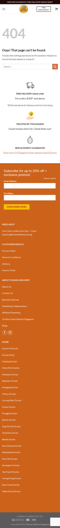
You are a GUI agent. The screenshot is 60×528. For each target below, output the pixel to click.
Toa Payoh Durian (10, 471)
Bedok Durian (8, 439)
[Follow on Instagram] (10, 332)
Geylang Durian (9, 361)
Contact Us (7, 293)
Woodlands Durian (11, 452)
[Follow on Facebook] (4, 332)
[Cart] (56, 9)
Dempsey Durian (10, 374)
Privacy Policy (8, 250)
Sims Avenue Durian (11, 445)
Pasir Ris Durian (9, 458)
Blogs (4, 325)
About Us (6, 286)
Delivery (6, 263)
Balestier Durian (10, 380)
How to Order (8, 270)
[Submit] (55, 66)
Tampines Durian (10, 432)
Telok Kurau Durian (11, 491)
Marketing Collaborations (14, 306)
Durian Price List (10, 348)
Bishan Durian (9, 419)
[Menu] (3, 9)
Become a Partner (10, 299)
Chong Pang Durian (11, 478)
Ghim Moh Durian (11, 367)
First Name (8, 193)
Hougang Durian (10, 387)
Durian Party (8, 355)
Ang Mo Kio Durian (11, 426)
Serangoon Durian (11, 465)
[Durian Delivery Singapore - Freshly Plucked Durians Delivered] (23, 9)
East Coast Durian (11, 484)
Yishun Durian (9, 394)
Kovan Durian (8, 407)
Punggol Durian (9, 413)
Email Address (11, 181)
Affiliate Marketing (11, 312)
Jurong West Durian (11, 400)
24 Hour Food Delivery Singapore (18, 319)
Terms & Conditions (11, 257)
